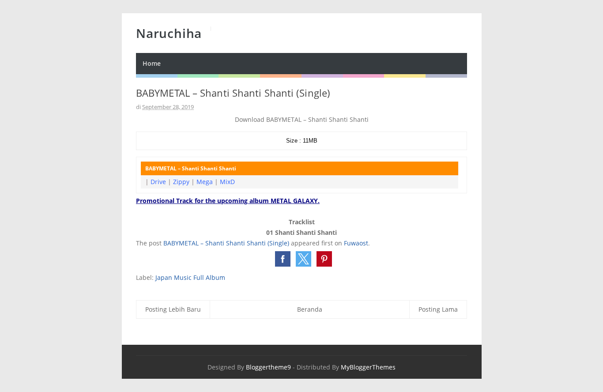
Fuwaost (356, 243)
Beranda (309, 309)
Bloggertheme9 (268, 367)
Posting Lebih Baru (173, 309)
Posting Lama (438, 309)
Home (152, 63)
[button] (282, 259)
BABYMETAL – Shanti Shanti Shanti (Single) (226, 243)
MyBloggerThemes (368, 367)
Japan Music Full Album (190, 277)
